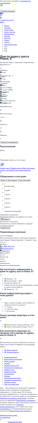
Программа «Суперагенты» (13, 368)
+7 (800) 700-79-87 (8, 246)
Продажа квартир (12, 352)
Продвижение (9, 374)
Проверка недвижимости (13, 380)
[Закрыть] (1, 5)
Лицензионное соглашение (25, 400)
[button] (21, 186)
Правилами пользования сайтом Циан (13, 398)
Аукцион (7, 363)
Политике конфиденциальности (11, 406)
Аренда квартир (11, 350)
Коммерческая (9, 34)
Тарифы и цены (9, 370)
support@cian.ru (5, 409)
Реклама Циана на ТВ (11, 366)
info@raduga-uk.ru (8, 249)
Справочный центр (10, 357)
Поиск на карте (9, 361)
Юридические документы (13, 359)
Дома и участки (9, 32)
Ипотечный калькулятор (12, 378)
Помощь (7, 376)
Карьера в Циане (10, 382)
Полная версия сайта (15, 422)
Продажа (7, 28)
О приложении (5, 417)
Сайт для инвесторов (11, 384)
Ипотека (7, 36)
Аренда (6, 26)
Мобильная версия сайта (8, 415)
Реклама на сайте (10, 372)
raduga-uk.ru (6, 251)
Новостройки (8, 30)
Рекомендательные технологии (20, 411)
